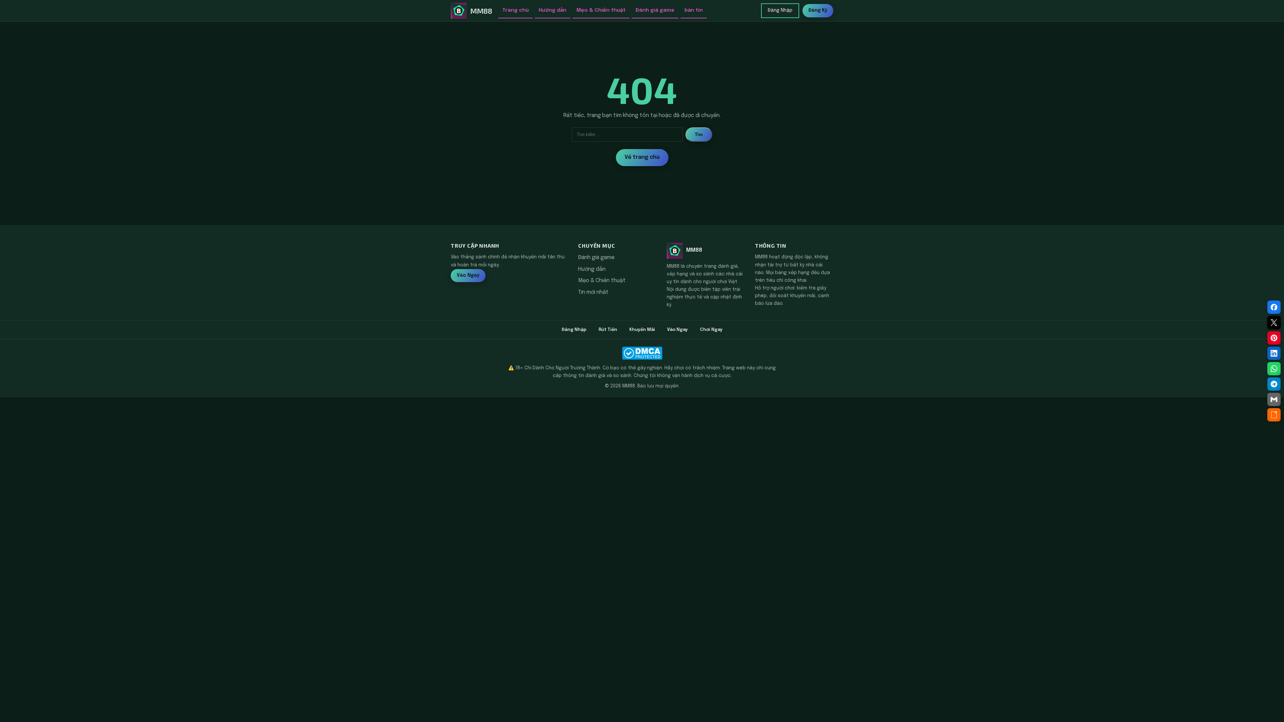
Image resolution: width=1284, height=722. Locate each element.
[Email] (1274, 399)
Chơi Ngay (711, 330)
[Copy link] (1274, 415)
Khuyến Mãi (642, 330)
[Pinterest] (1274, 338)
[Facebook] (1274, 307)
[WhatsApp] (1274, 368)
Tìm (699, 134)
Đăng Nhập (780, 10)
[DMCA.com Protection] (642, 353)
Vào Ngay (468, 275)
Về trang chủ (642, 157)
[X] (1274, 322)
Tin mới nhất (593, 292)
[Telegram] (1274, 384)
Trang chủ (515, 10)
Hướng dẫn (552, 10)
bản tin (693, 10)
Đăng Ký (818, 10)
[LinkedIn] (1274, 353)
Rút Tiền (608, 330)
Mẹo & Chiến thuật (601, 10)
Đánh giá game (655, 10)
